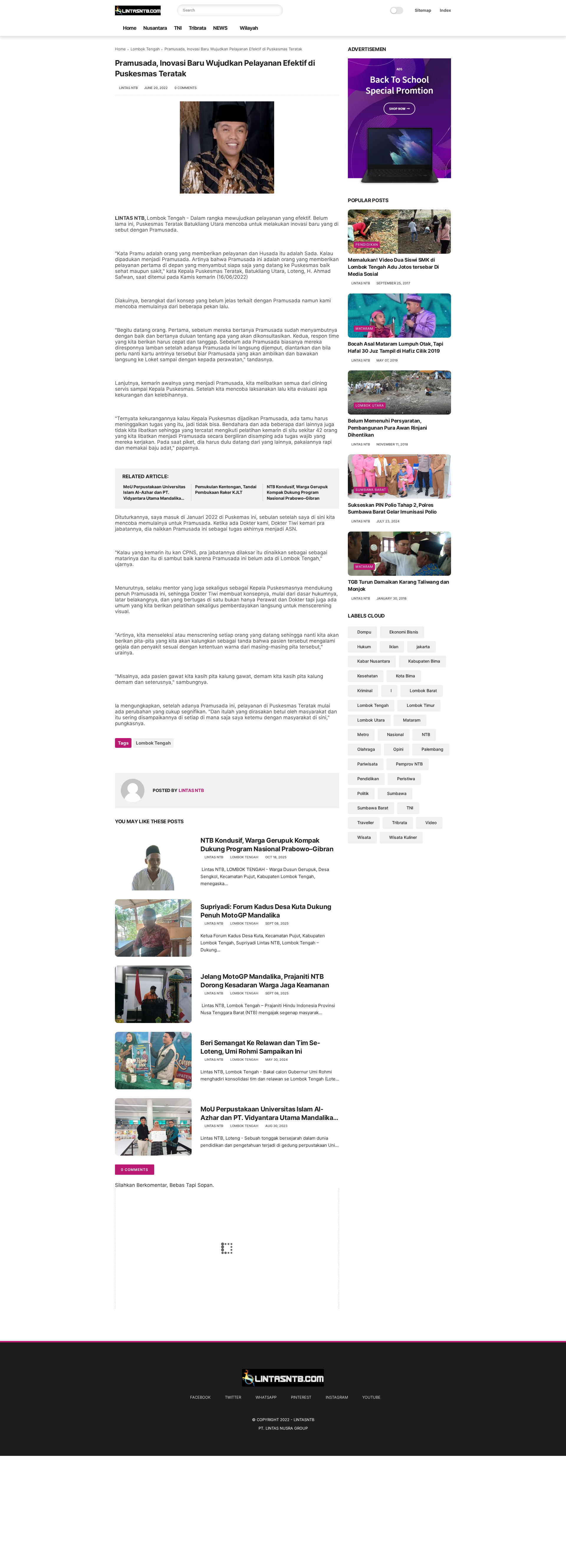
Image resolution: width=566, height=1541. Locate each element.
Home (129, 28)
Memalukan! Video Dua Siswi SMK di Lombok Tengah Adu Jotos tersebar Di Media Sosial (393, 267)
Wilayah (249, 28)
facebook (200, 1397)
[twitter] (410, 28)
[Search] (277, 10)
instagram (337, 1397)
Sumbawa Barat (371, 489)
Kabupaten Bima (424, 661)
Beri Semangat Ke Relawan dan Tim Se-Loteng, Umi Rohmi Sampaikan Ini (260, 1047)
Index (445, 10)
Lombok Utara (370, 405)
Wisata (364, 837)
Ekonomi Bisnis (403, 631)
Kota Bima (405, 675)
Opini (398, 749)
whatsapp (266, 1397)
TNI (178, 28)
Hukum (364, 646)
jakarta (423, 646)
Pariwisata (367, 763)
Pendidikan (367, 244)
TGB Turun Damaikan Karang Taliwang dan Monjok (398, 585)
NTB (426, 734)
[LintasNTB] (138, 14)
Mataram (364, 328)
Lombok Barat (423, 690)
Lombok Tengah (145, 49)
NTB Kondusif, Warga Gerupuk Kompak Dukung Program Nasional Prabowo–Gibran (297, 492)
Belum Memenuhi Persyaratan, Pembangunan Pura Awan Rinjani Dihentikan (387, 428)
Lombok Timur (421, 705)
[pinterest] (429, 28)
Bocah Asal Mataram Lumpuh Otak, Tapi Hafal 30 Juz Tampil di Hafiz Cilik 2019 (395, 347)
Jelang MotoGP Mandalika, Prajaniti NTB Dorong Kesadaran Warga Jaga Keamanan (264, 981)
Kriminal (364, 690)
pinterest (301, 1397)
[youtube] (448, 28)
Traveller (365, 822)
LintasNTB (304, 1419)
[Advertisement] (177, 1497)
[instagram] (438, 28)
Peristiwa (406, 778)
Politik (363, 793)
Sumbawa (397, 793)
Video (431, 822)
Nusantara (155, 28)
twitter (233, 1397)
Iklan (393, 646)
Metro (363, 734)
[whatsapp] (419, 28)
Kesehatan (367, 675)
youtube (371, 1397)
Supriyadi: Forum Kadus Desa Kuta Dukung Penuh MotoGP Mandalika (265, 911)
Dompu (364, 631)
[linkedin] (167, 759)
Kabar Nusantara (373, 661)
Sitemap (423, 10)
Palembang (432, 749)
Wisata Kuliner (403, 837)
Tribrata (197, 28)
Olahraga (366, 749)
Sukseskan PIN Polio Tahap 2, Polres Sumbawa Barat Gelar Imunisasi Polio (392, 508)
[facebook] (400, 28)
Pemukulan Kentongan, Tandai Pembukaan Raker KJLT (225, 489)
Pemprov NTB (409, 763)
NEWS (220, 28)
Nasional (395, 734)
